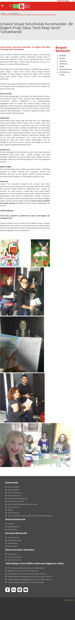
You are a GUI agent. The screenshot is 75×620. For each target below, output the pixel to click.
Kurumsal (62, 61)
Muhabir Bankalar (14, 496)
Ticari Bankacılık (14, 537)
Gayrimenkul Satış (65, 69)
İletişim (61, 67)
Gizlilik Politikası (14, 513)
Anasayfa (3, 13)
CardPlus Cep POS (14, 560)
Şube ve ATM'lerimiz (15, 493)
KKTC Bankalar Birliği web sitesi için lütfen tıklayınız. (26, 568)
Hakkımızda (63, 64)
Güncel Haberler (13, 507)
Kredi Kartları (12, 554)
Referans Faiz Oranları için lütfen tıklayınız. (23, 571)
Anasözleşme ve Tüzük (16, 501)
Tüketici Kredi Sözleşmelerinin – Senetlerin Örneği (25, 582)
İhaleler (10, 510)
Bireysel (62, 58)
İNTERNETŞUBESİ (16, 6)
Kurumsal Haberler (13, 13)
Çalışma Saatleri (13, 490)
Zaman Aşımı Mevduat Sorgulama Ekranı (23, 504)
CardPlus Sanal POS (15, 557)
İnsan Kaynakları (14, 487)
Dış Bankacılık (13, 543)
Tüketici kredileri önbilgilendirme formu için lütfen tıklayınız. (30, 579)
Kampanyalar (12, 529)
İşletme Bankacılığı (14, 540)
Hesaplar (11, 524)
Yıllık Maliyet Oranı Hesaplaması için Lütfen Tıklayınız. (27, 574)
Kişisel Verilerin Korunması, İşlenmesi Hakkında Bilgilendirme (30, 516)
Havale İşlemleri (13, 527)
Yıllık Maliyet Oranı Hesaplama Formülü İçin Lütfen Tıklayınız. (30, 576)
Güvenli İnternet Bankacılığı (17, 498)
